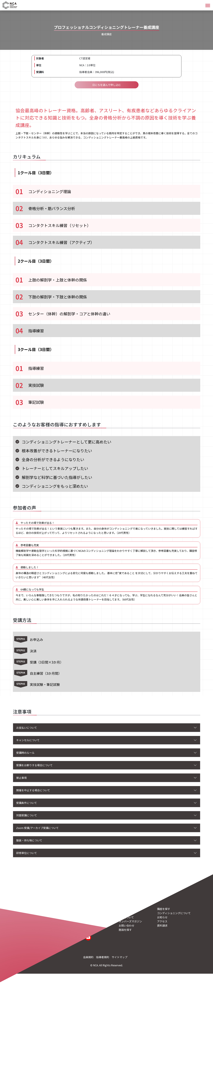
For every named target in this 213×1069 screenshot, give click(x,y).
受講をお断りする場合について (34, 765)
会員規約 (88, 957)
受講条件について (26, 803)
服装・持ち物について (29, 840)
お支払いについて (26, 727)
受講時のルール (25, 752)
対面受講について (26, 815)
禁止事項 (21, 778)
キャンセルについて (28, 740)
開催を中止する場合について (33, 790)
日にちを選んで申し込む (106, 85)
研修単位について (26, 853)
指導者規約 (102, 957)
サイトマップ (119, 957)
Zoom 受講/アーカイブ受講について (37, 828)
